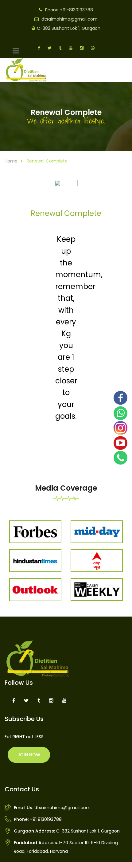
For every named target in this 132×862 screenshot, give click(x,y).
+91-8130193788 (76, 10)
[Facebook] (120, 398)
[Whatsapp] (120, 413)
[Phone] (120, 457)
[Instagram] (120, 428)
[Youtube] (120, 443)
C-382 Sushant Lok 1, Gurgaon (68, 28)
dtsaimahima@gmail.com (69, 19)
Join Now (28, 755)
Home (11, 161)
